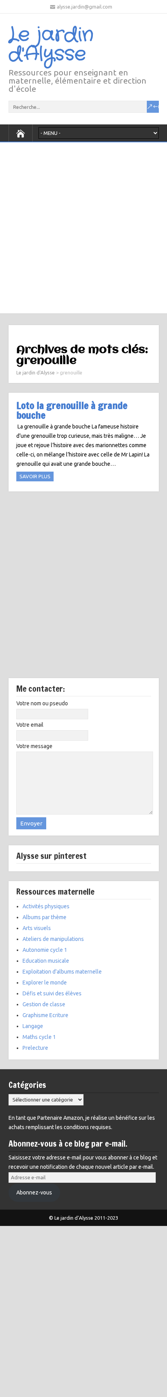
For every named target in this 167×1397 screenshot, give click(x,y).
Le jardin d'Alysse (51, 44)
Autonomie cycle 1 (45, 950)
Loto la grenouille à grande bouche (71, 410)
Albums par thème (44, 917)
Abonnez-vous (34, 1192)
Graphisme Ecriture (45, 1015)
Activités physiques (46, 906)
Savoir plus (34, 476)
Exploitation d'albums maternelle (62, 972)
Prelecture (35, 1048)
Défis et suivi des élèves (52, 993)
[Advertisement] (83, 225)
